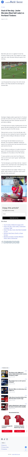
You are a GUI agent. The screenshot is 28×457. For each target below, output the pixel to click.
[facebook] (5, 242)
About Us (4, 445)
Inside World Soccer (16, 454)
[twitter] (7, 242)
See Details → (19, 431)
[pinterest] (15, 242)
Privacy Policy (5, 447)
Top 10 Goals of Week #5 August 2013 (13, 224)
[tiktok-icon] (4, 439)
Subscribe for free (14, 218)
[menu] (2, 2)
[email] (18, 242)
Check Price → (7, 431)
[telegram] (13, 242)
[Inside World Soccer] (14, 2)
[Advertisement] (14, 35)
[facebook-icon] (2, 439)
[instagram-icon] (7, 439)
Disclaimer (4, 449)
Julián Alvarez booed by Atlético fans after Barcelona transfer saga (18, 398)
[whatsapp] (10, 242)
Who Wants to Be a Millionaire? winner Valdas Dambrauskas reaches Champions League (18, 374)
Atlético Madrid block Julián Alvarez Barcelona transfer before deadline (17, 406)
